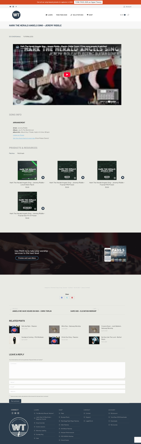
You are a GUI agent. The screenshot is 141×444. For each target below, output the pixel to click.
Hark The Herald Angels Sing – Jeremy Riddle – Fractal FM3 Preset (107, 183)
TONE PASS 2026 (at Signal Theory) (88, 2)
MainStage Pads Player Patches (70, 421)
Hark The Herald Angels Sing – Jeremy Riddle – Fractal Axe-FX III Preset (27, 214)
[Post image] (14, 329)
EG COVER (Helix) (14, 36)
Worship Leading (41, 430)
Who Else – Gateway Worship (71, 326)
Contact (88, 413)
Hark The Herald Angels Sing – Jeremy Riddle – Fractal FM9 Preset (67, 183)
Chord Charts (65, 440)
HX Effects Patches (66, 428)
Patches (12, 153)
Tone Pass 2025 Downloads (119, 417)
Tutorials (65, 287)
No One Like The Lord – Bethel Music (111, 338)
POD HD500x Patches (67, 436)
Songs (60, 287)
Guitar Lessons (40, 427)
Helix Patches (65, 425)
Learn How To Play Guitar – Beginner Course (44, 418)
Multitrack (20, 153)
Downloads (114, 421)
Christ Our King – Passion (69, 337)
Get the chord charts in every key (24, 138)
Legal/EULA (89, 421)
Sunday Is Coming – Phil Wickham (33, 337)
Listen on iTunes (18, 135)
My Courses (114, 425)
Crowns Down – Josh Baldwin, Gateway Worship (111, 327)
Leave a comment (85, 287)
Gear (37, 438)
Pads (62, 413)
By (70, 287)
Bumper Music (65, 417)
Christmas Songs (54, 287)
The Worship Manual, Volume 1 (45, 413)
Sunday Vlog (39, 434)
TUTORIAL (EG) (28, 36)
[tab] (14, 36)
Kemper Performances (67, 432)
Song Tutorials (40, 423)
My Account (114, 413)
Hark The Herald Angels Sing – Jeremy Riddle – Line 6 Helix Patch (27, 183)
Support (88, 417)
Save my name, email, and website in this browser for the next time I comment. (29, 396)
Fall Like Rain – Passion (29, 326)
